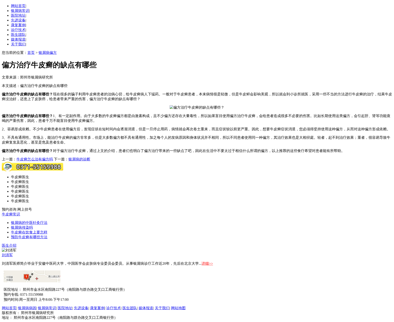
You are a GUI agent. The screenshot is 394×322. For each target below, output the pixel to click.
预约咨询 (9, 209)
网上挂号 (24, 209)
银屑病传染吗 (22, 227)
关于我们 (18, 44)
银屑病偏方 (48, 53)
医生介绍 (9, 245)
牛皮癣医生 (20, 177)
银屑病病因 (27, 308)
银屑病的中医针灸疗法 (29, 223)
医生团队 (18, 35)
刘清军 (7, 255)
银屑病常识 (20, 11)
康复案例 (18, 25)
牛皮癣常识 (11, 214)
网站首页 (18, 6)
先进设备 (18, 20)
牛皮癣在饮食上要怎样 (29, 232)
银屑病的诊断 (79, 159)
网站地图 (178, 308)
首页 (31, 53)
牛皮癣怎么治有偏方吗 (34, 159)
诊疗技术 (18, 30)
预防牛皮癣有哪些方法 (29, 237)
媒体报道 (18, 39)
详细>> (207, 263)
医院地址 (18, 15)
